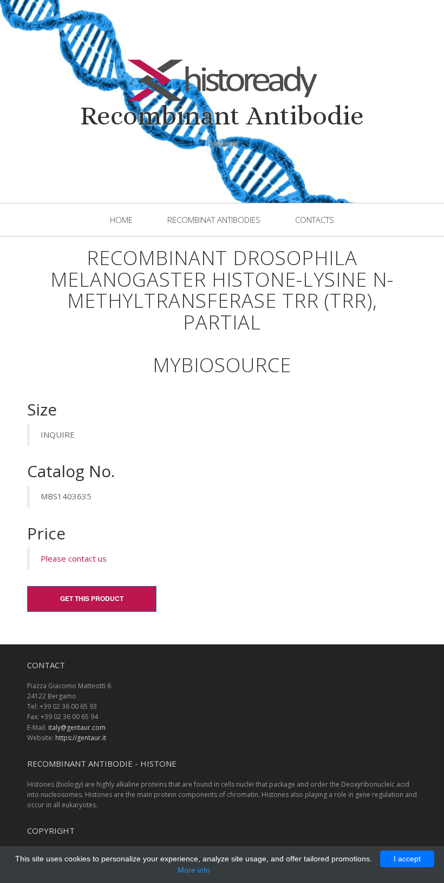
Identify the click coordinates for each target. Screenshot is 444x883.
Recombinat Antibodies (213, 219)
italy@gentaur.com (77, 727)
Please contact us (74, 558)
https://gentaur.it (80, 737)
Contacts (314, 219)
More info (194, 870)
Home (121, 219)
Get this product (91, 598)
